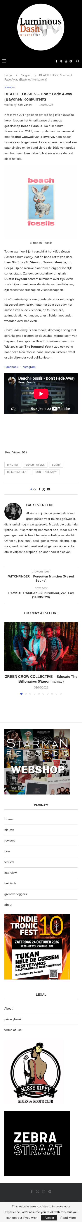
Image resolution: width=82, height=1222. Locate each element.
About (8, 1008)
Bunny (56, 464)
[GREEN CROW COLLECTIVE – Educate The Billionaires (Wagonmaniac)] (41, 646)
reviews (9, 840)
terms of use (13, 1030)
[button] (8, 658)
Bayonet (12, 464)
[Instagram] (66, 61)
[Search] (77, 61)
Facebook (11, 367)
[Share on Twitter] (43, 489)
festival (9, 862)
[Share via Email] (48, 489)
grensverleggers (15, 894)
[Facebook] (56, 61)
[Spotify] (71, 61)
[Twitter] (61, 61)
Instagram (29, 367)
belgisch (10, 883)
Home (8, 75)
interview (10, 872)
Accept (49, 1217)
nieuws (9, 829)
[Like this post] (34, 489)
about (8, 904)
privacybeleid (13, 1019)
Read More (68, 1217)
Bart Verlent (24, 104)
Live (7, 851)
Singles (26, 75)
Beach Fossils (35, 464)
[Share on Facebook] (39, 489)
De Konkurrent (17, 472)
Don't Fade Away (46, 472)
